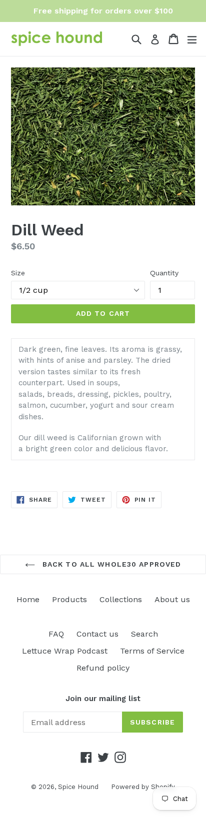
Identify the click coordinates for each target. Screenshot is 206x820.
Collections (121, 599)
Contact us (97, 634)
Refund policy (103, 668)
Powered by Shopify (143, 787)
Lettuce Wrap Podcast (65, 651)
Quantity (164, 273)
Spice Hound (78, 787)
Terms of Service (152, 651)
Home (28, 599)
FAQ (56, 634)
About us (172, 599)
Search (144, 634)
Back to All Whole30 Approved (110, 564)
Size (18, 273)
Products (69, 599)
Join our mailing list (103, 698)
